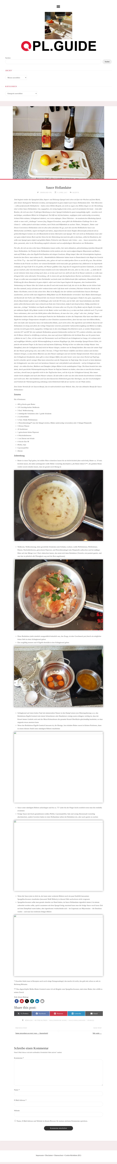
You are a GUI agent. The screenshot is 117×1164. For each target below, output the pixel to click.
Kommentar (19, 1058)
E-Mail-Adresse (20, 1100)
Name (17, 1090)
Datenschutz (58, 1155)
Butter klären (41, 1020)
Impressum (40, 1155)
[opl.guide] (58, 25)
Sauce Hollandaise (77, 1020)
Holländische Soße (58, 1020)
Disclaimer (49, 1155)
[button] (17, 1001)
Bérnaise (29, 1020)
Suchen (8, 58)
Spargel (90, 1020)
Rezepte (76, 192)
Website (17, 1110)
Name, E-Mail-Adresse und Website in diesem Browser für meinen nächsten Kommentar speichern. (52, 1121)
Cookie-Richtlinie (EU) (73, 1155)
